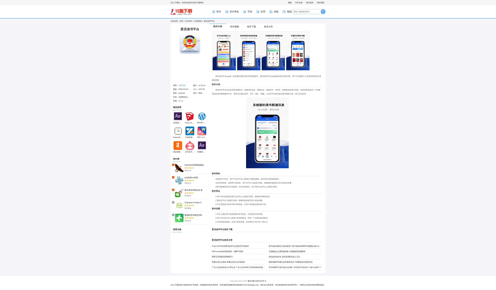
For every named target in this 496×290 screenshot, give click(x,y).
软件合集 (299, 3)
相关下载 (251, 26)
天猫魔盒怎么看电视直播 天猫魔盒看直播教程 (287, 251)
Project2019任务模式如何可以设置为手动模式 (230, 246)
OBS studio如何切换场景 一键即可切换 (227, 251)
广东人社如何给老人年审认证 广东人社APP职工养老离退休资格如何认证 (241, 267)
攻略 (276, 11)
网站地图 (320, 3)
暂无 (180, 101)
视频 (290, 3)
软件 (218, 11)
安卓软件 (188, 21)
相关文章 (268, 26)
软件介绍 (217, 26)
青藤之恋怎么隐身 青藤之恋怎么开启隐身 (228, 262)
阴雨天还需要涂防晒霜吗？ (223, 257)
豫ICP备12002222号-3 (257, 281)
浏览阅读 (198, 21)
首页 (181, 21)
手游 (249, 11)
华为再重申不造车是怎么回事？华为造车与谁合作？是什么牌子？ (295, 267)
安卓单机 (234, 11)
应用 (263, 11)
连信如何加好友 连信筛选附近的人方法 (284, 257)
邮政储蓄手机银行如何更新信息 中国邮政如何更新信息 (291, 262)
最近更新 (309, 3)
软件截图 (234, 26)
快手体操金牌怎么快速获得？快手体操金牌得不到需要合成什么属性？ (297, 246)
